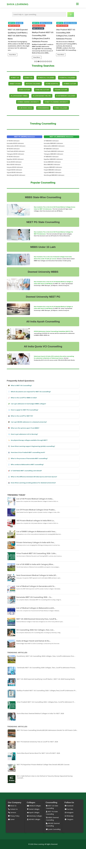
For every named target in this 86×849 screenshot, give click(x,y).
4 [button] (40, 61)
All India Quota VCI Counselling (43, 346)
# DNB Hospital (52, 83)
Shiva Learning (17, 4)
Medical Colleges (14, 25)
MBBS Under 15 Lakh (43, 247)
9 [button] (49, 61)
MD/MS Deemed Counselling (53, 824)
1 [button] (35, 61)
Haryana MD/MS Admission (15, 167)
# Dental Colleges (67, 77)
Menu (77, 4)
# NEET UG (15, 77)
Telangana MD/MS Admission (15, 154)
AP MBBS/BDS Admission (51, 157)
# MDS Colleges (60, 108)
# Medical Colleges (46, 77)
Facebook (69, 806)
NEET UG (11, 23)
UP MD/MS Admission (13, 141)
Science (61, 358)
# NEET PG (29, 77)
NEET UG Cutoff (14, 28)
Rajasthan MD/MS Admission (15, 159)
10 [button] (51, 61)
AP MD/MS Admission (13, 157)
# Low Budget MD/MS (42, 96)
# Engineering (43, 108)
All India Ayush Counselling (43, 321)
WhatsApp (69, 816)
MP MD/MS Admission (13, 149)
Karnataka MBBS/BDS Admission (53, 143)
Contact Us (14, 809)
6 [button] (44, 61)
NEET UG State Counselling (52, 807)
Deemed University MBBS (43, 271)
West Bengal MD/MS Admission (16, 175)
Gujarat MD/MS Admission (14, 172)
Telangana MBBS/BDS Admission (53, 154)
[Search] (70, 14)
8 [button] (47, 61)
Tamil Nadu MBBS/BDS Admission (54, 151)
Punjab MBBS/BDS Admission (52, 170)
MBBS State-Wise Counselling (43, 197)
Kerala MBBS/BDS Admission (52, 162)
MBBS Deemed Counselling (52, 818)
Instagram (69, 812)
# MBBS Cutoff (70, 83)
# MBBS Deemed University (28, 102)
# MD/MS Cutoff (42, 89)
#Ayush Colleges (33, 83)
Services (13, 812)
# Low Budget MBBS (19, 96)
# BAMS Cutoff (61, 89)
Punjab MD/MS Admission (14, 170)
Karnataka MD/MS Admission (15, 143)
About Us (13, 806)
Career (12, 819)
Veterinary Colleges (35, 816)
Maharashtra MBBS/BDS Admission (54, 146)
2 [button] (36, 61)
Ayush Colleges (34, 812)
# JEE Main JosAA (25, 108)
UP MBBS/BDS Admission (51, 141)
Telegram (69, 819)
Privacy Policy (14, 816)
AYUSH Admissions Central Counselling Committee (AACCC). (52, 331)
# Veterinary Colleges (65, 96)
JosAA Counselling (54, 829)
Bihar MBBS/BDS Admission (52, 164)
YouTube (69, 809)
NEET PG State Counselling (43, 222)
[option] (19, 40)
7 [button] (45, 61)
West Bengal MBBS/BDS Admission (54, 175)
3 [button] (38, 61)
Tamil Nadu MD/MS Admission (16, 151)
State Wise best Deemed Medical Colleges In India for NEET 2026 (66, 33)
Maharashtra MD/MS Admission (16, 146)
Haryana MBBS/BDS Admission (53, 167)
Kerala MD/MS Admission (14, 162)
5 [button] (42, 61)
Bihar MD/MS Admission (14, 164)
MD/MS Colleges (34, 819)
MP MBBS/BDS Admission (51, 149)
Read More (12, 57)
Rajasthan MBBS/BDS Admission (53, 159)
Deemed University (37, 296)
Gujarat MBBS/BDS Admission (52, 172)
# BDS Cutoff (24, 89)
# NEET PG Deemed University (56, 102)
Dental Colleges (21, 23)
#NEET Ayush (15, 83)
